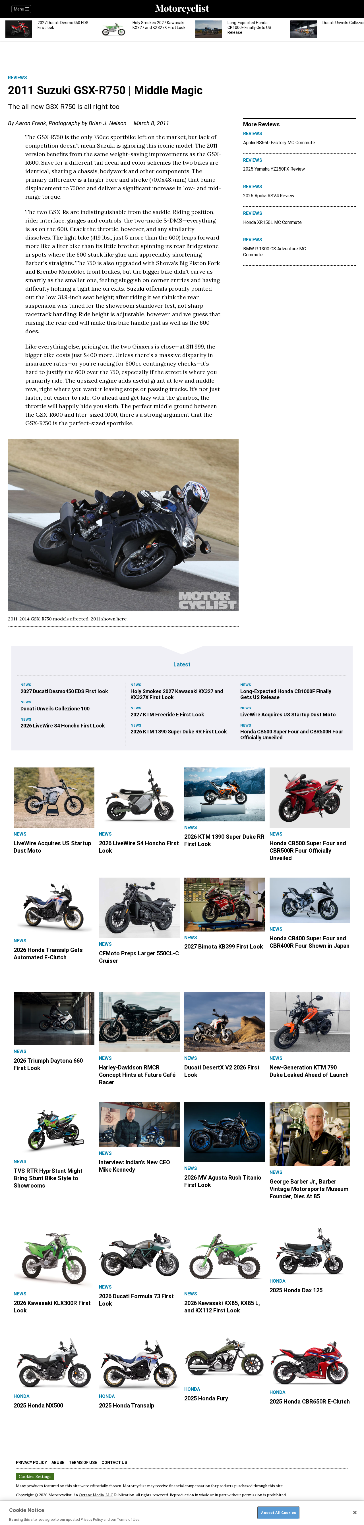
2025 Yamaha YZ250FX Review (274, 169)
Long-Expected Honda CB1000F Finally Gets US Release (285, 694)
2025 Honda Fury (206, 1398)
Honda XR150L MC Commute (272, 222)
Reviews (17, 77)
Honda (278, 1281)
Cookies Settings (35, 1476)
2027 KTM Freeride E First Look (167, 715)
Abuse (57, 1462)
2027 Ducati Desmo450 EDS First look (64, 691)
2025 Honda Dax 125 (296, 1290)
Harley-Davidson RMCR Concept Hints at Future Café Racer (137, 1075)
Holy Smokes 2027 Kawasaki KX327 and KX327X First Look (177, 694)
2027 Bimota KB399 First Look (223, 946)
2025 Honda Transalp (126, 1405)
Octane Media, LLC (96, 1495)
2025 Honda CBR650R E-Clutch (310, 1401)
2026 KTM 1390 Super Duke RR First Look (179, 732)
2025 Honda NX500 (38, 1405)
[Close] (355, 1512)
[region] (182, 1513)
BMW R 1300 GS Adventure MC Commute (274, 251)
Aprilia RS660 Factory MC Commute (279, 142)
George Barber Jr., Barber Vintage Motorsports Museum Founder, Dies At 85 (309, 1189)
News (25, 685)
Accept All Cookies (278, 1512)
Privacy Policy (31, 1462)
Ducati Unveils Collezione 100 (55, 709)
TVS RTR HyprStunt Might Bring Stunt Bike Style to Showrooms (48, 1178)
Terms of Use (83, 1462)
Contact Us (114, 1462)
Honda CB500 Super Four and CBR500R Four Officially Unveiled (291, 735)
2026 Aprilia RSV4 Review (268, 195)
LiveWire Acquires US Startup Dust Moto (288, 715)
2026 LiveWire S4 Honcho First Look (62, 726)
